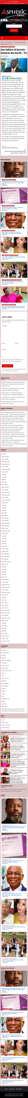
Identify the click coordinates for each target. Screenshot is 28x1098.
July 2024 (3, 505)
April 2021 (3, 600)
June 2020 (4, 625)
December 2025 (5, 461)
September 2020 (5, 618)
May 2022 (3, 572)
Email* (14, 23)
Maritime (13, 230)
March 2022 (4, 577)
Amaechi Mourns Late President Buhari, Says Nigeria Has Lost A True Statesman (13, 436)
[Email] (14, 78)
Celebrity (3, 658)
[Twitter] (5, 78)
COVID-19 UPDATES (6, 660)
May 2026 (3, 454)
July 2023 (3, 536)
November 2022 (5, 556)
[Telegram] (16, 78)
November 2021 (5, 587)
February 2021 (5, 605)
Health (12, 205)
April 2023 (3, 543)
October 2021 (4, 590)
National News (11, 46)
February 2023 (5, 549)
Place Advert (15, 3)
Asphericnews (4, 185)
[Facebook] (3, 78)
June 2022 (4, 569)
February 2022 (5, 579)
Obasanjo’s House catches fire (10, 146)
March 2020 (4, 633)
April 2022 (3, 574)
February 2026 (5, 456)
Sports (12, 280)
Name (4, 343)
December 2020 (5, 610)
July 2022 (3, 567)
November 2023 (5, 526)
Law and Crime (5, 678)
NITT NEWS (4, 686)
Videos (3, 701)
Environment (4, 668)
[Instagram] (12, 78)
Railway (3, 691)
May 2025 (3, 479)
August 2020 (4, 620)
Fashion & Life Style (6, 670)
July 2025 (3, 474)
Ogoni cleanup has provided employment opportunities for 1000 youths (15, 151)
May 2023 (3, 541)
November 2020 (5, 613)
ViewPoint (13, 304)
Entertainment (14, 255)
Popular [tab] (8, 795)
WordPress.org (5, 727)
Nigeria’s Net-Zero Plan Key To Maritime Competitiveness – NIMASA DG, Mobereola (12, 233)
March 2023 (4, 546)
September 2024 (5, 500)
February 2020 (5, 636)
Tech (2, 696)
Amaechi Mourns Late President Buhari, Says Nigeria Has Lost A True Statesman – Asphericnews (12, 442)
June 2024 (4, 508)
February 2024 (5, 518)
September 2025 (5, 469)
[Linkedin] (7, 78)
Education (13, 179)
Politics (3, 688)
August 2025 (4, 472)
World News (18, 280)
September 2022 (5, 561)
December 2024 (5, 492)
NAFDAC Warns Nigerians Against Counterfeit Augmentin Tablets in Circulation (12, 208)
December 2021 (5, 584)
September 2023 (5, 531)
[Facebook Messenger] (18, 78)
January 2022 (4, 582)
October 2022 (4, 559)
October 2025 (4, 467)
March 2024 (4, 515)
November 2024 (5, 495)
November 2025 (5, 464)
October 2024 (4, 497)
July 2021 (3, 597)
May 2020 (3, 628)
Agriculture (4, 650)
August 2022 (4, 564)
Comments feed (5, 725)
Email (16, 343)
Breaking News (4, 46)
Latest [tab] (3, 795)
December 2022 (5, 554)
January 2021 (4, 608)
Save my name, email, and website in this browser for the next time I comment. (12, 360)
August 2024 (4, 502)
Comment (5, 325)
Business (3, 655)
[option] (14, 739)
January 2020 (4, 638)
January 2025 (4, 490)
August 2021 (4, 595)
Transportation (5, 699)
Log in (2, 720)
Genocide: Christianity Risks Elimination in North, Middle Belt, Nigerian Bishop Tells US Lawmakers (13, 307)
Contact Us (21, 3)
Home (5, 3)
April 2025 (3, 482)
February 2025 (5, 487)
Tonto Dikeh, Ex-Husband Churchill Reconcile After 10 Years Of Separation (13, 398)
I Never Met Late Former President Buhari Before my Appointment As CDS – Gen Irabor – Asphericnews (13, 420)
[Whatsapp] (10, 78)
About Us (10, 3)
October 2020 (4, 615)
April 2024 (3, 513)
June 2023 (4, 538)
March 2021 (4, 602)
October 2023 (4, 528)
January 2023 (4, 551)
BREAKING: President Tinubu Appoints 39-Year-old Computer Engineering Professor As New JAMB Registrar (13, 183)
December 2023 (5, 523)
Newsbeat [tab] (15, 795)
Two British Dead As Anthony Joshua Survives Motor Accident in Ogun (12, 282)
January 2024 (4, 520)
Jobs (2, 676)
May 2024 (3, 510)
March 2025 (4, 485)
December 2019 (5, 641)
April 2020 (3, 631)
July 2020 (3, 623)
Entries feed (4, 722)
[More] (21, 78)
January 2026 (4, 459)
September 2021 (5, 592)
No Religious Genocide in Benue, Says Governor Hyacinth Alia (16, 772)
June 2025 (4, 477)
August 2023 (4, 533)
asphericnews (4, 56)
